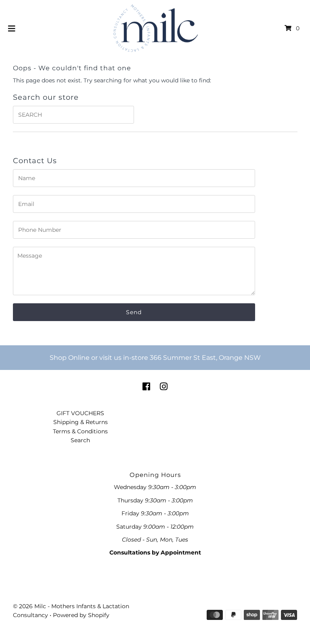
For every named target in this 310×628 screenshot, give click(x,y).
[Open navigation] (12, 28)
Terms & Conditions (80, 431)
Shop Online (70, 357)
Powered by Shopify (81, 615)
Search (80, 440)
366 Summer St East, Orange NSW (205, 357)
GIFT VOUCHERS (80, 413)
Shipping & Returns (80, 422)
